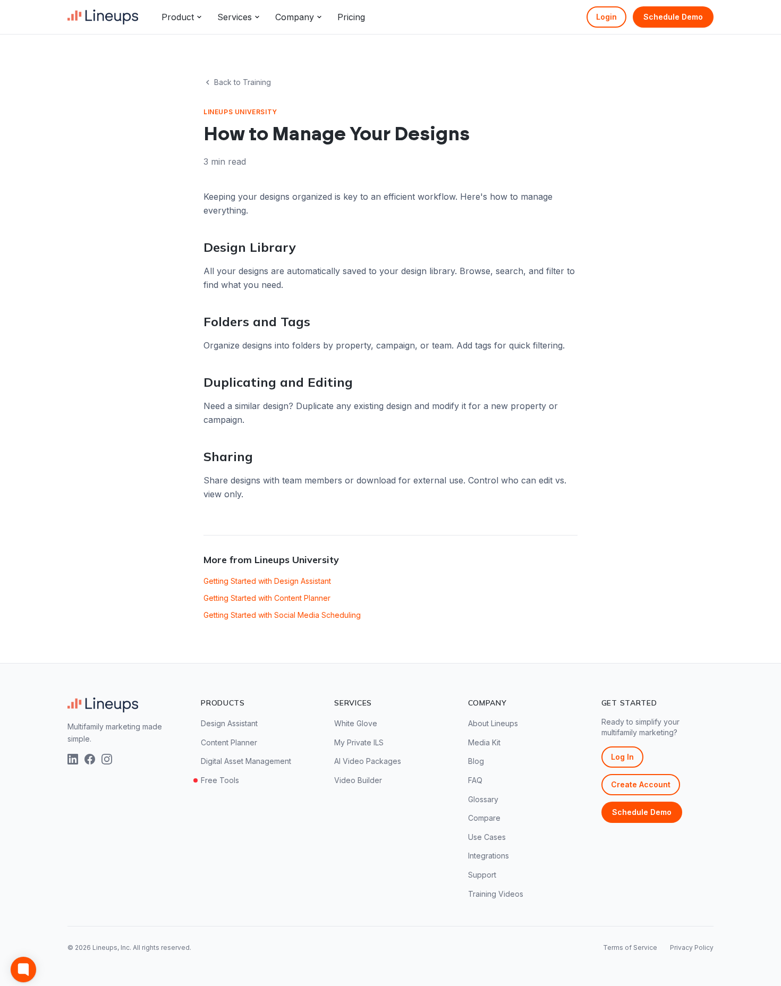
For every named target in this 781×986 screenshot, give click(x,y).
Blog (476, 761)
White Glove (355, 723)
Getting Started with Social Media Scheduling (282, 614)
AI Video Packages (367, 761)
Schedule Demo (673, 16)
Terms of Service (630, 947)
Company (294, 17)
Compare (484, 817)
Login (606, 16)
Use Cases (487, 837)
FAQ (475, 780)
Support (482, 874)
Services (234, 17)
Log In (622, 756)
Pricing (351, 17)
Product (178, 17)
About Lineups (493, 723)
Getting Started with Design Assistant (267, 580)
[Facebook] (89, 759)
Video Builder (358, 780)
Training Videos (495, 893)
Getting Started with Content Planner (266, 597)
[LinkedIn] (72, 759)
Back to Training (242, 82)
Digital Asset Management (246, 761)
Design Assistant (229, 723)
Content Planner (229, 742)
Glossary (483, 799)
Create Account (640, 784)
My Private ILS (359, 742)
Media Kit (484, 742)
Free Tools (220, 780)
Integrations (488, 855)
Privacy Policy (692, 947)
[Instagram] (106, 759)
